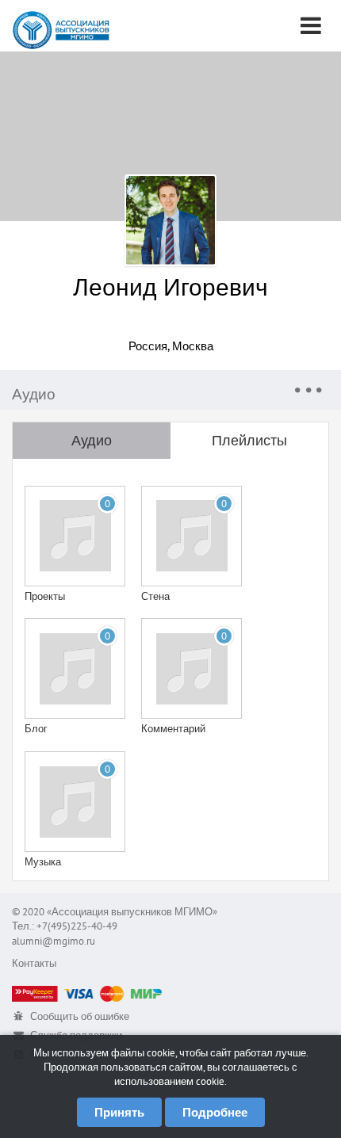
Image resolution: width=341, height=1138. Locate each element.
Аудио (91, 440)
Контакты (34, 963)
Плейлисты (249, 440)
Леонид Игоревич (170, 286)
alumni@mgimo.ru (53, 941)
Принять (119, 1112)
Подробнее (214, 1112)
